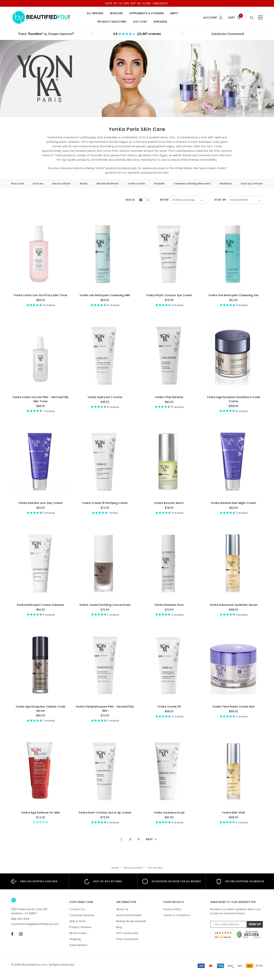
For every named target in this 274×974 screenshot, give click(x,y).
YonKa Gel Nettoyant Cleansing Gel (233, 295)
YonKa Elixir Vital (233, 812)
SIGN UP (255, 924)
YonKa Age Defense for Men (40, 812)
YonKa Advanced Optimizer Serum (233, 605)
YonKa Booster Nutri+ (169, 503)
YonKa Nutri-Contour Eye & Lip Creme (105, 812)
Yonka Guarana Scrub (169, 812)
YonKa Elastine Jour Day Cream (40, 503)
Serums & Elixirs (61, 183)
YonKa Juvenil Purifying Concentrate (104, 605)
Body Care (17, 183)
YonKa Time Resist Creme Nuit (233, 706)
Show (164, 200)
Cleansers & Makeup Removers (192, 183)
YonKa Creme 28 (169, 706)
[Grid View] (141, 200)
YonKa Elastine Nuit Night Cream (233, 503)
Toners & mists (136, 183)
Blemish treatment (107, 183)
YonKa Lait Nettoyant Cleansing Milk (105, 295)
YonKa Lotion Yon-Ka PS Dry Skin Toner (40, 295)
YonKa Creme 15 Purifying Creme (104, 503)
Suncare (38, 183)
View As (130, 199)
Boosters (159, 183)
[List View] (147, 200)
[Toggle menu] (260, 17)
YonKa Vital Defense (169, 397)
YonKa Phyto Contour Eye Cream (169, 295)
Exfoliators (226, 183)
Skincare (116, 13)
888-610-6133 (20, 919)
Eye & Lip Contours (251, 183)
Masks (83, 183)
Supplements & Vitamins (146, 13)
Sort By (220, 200)
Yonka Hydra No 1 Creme (105, 397)
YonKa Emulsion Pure (169, 605)
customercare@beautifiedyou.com (35, 924)
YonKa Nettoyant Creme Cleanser (40, 605)
